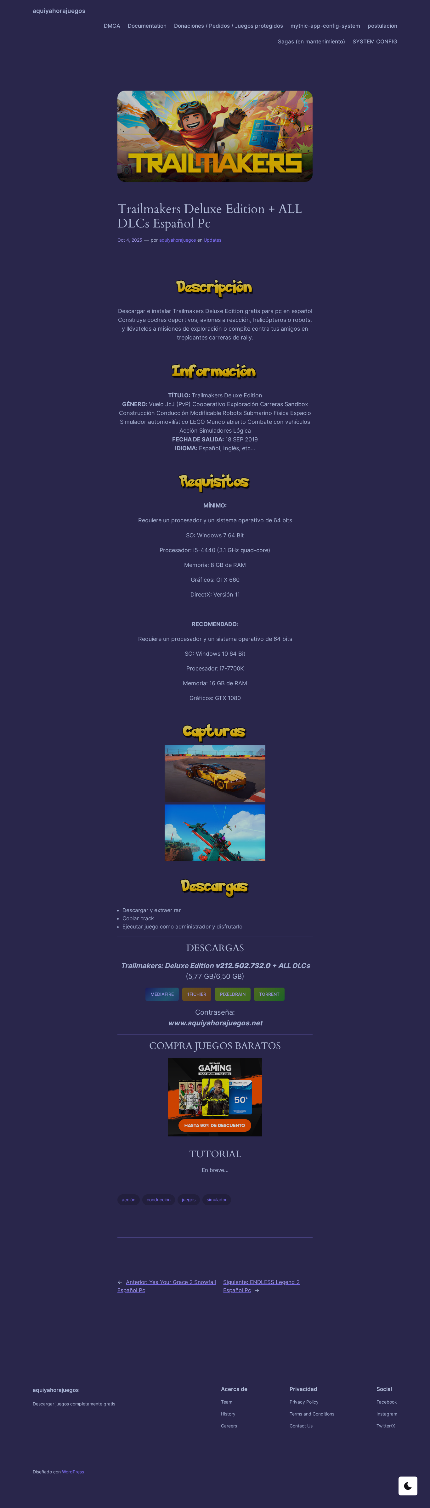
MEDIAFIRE (162, 994)
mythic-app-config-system (325, 26)
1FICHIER (196, 994)
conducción (159, 1199)
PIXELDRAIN (233, 994)
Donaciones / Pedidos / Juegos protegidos (228, 26)
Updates (212, 240)
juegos (188, 1199)
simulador (217, 1199)
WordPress (73, 1471)
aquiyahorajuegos (59, 10)
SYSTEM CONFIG (375, 41)
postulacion (382, 26)
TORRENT (269, 994)
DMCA (112, 26)
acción (128, 1199)
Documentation (147, 26)
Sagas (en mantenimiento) (311, 41)
